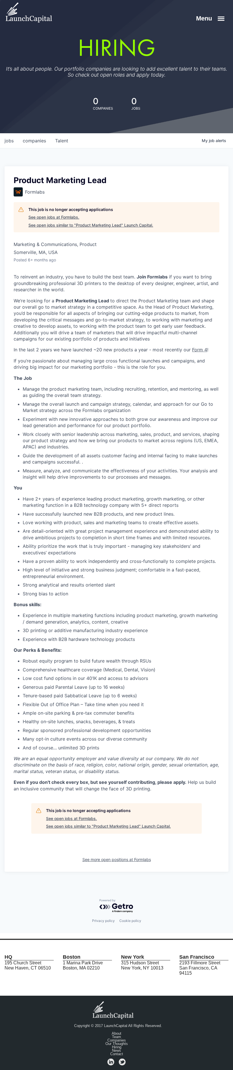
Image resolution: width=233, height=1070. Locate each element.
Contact (116, 1054)
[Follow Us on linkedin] (110, 1063)
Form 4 (199, 349)
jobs (9, 141)
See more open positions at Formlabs (116, 859)
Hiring (116, 1047)
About (116, 1033)
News (116, 1050)
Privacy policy (103, 921)
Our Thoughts (116, 1044)
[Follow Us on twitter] (122, 1063)
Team (116, 1037)
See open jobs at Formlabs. (53, 217)
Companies (116, 1040)
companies (34, 141)
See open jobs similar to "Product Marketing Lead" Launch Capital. (90, 225)
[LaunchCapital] (114, 1009)
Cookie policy (130, 921)
